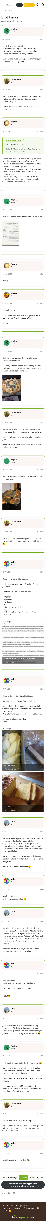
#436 (42, 974)
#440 (42, 1153)
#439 (42, 1113)
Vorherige (13, 1177)
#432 (42, 689)
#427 (42, 351)
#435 (42, 921)
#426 (42, 303)
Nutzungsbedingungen (12, 1208)
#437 (42, 1019)
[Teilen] (37, 39)
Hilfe (38, 1208)
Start (5, 1210)
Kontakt (6, 1205)
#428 (42, 422)
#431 (42, 572)
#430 (42, 532)
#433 (42, 832)
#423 (42, 132)
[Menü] (3, 4)
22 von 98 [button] (23, 1177)
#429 (42, 470)
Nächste (33, 1177)
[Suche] (43, 5)
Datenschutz (29, 1208)
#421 (42, 39)
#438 (42, 1056)
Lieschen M (7, 21)
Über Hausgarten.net (19, 1205)
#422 (42, 90)
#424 (42, 210)
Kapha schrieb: (13, 140)
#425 (42, 274)
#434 (42, 889)
